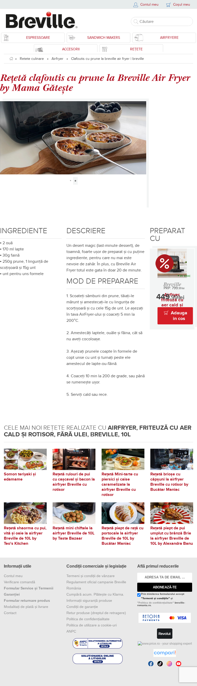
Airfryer (57, 59)
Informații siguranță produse (89, 600)
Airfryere (169, 37)
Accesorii (71, 49)
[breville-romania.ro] (43, 20)
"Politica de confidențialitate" (155, 602)
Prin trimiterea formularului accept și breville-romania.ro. (161, 600)
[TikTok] (160, 664)
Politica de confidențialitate (88, 619)
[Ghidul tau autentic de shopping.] (164, 653)
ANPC (71, 631)
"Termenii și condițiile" (155, 598)
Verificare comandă (19, 582)
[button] (5, 138)
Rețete (136, 49)
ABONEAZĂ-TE (165, 587)
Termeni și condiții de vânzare (90, 576)
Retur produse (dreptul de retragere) (96, 613)
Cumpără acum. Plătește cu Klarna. (95, 594)
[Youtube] (178, 664)
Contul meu (13, 576)
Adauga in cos (179, 316)
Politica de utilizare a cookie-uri (91, 625)
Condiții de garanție (82, 607)
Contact (10, 613)
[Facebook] (151, 664)
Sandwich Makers (103, 37)
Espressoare (38, 37)
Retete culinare (32, 59)
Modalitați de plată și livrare (26, 607)
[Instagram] (169, 664)
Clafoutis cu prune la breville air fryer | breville (107, 59)
